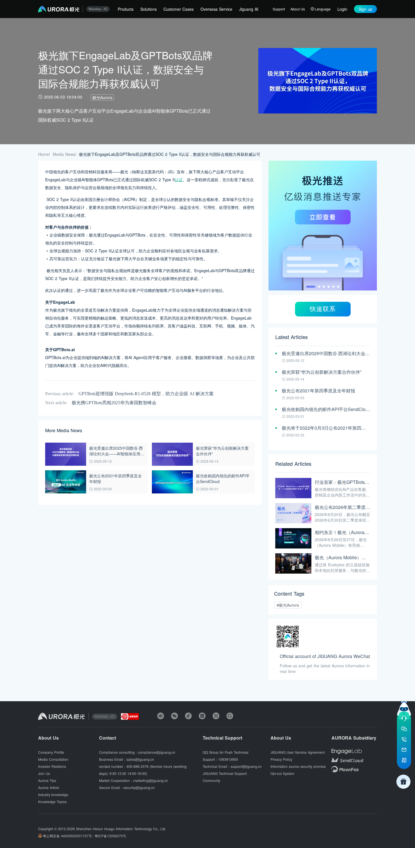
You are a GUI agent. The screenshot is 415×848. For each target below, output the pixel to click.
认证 (179, 179)
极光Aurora (102, 97)
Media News (64, 154)
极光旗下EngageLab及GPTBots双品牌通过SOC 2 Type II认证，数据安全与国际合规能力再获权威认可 (169, 154)
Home (43, 154)
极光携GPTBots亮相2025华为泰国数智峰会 (114, 402)
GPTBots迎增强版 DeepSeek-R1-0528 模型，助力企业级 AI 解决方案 (146, 393)
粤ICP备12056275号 (110, 835)
